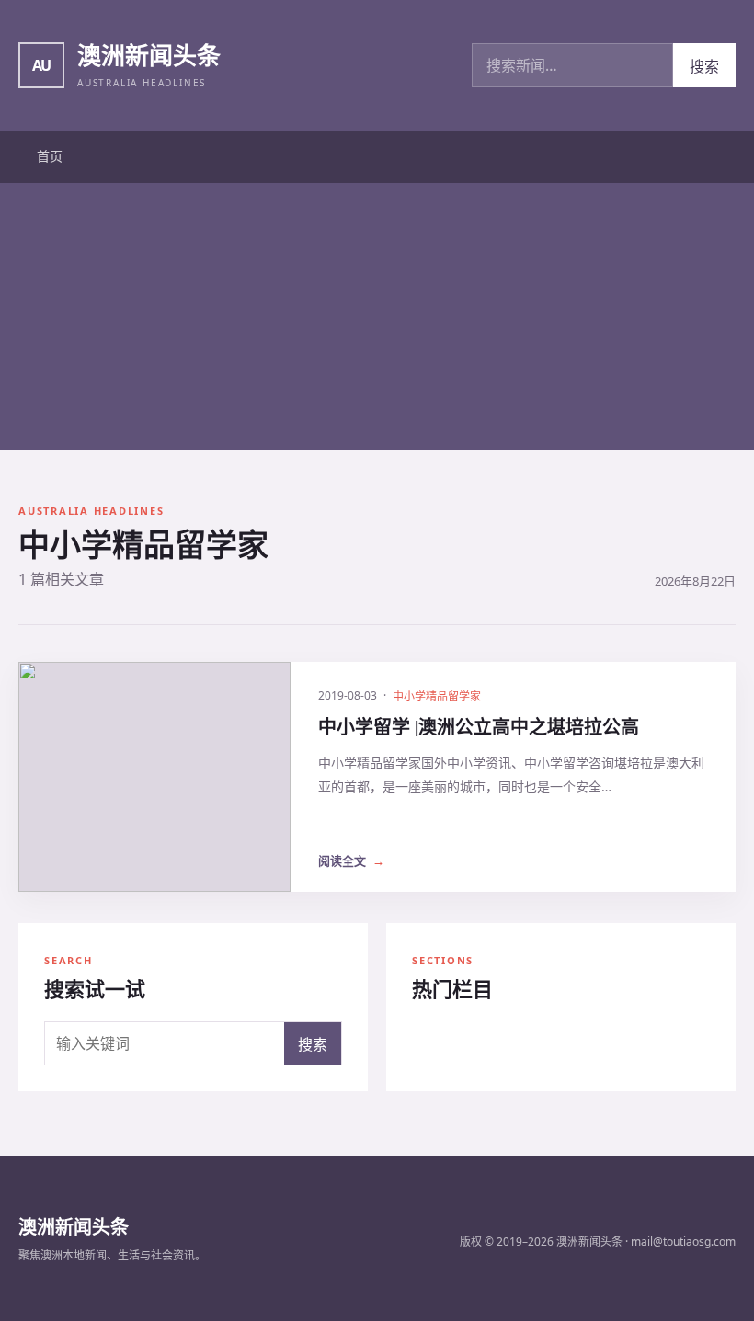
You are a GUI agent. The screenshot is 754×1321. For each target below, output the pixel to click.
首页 (50, 156)
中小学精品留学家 (437, 696)
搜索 (704, 66)
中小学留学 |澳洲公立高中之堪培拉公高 (478, 726)
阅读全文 (351, 860)
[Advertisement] (377, 321)
